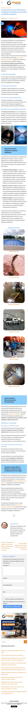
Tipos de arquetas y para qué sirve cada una (12, 655)
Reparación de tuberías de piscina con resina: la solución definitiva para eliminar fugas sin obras (13, 668)
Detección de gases (14, 359)
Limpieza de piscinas (14, 251)
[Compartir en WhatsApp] (14, 515)
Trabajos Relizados (6, 7)
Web (4, 592)
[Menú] (2, 2)
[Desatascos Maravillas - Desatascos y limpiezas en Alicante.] (14, 2)
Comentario (6, 565)
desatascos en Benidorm (14, 414)
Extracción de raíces (14, 277)
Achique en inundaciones (14, 304)
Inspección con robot (14, 331)
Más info (19, 704)
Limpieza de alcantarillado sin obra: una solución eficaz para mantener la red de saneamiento (13, 659)
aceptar (14, 706)
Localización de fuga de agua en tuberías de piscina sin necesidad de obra (14, 692)
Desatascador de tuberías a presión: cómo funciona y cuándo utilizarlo (11, 678)
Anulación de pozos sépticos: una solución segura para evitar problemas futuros (13, 664)
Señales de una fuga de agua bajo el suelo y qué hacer (13, 651)
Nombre (5, 578)
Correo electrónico (7, 585)
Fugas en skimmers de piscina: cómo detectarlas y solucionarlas (13, 673)
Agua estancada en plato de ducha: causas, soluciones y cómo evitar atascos (12, 683)
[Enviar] (25, 641)
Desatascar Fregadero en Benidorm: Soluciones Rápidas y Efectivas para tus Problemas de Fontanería (7, 546)
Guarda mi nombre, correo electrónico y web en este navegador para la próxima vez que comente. (14, 601)
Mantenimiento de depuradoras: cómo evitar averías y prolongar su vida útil (12, 687)
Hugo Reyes (15, 18)
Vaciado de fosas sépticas (14, 386)
